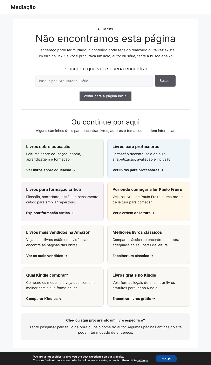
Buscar (165, 81)
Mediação (23, 7)
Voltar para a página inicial (105, 96)
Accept (166, 358)
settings (142, 360)
